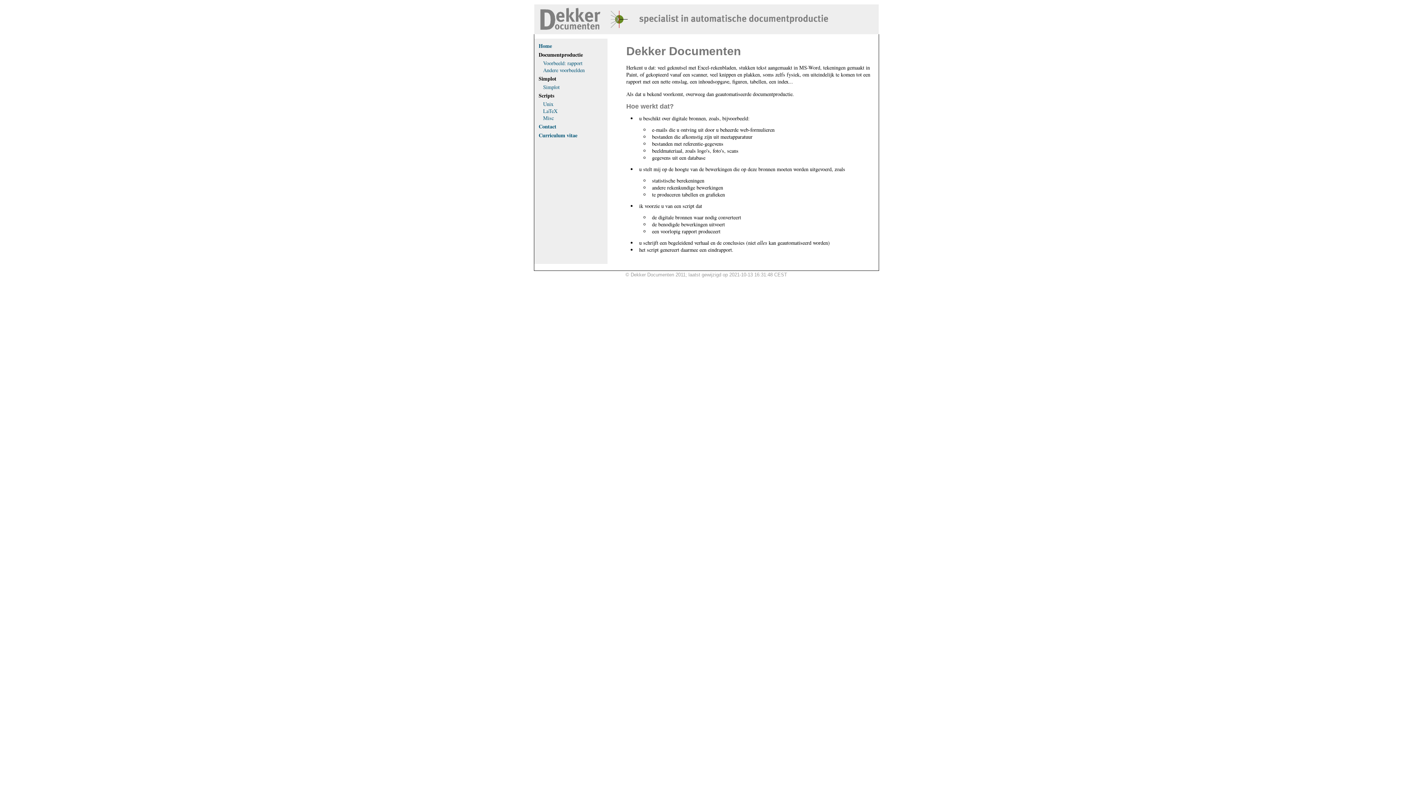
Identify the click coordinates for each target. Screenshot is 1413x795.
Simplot (551, 87)
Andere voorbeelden (564, 70)
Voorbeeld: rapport (562, 63)
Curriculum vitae (558, 135)
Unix (548, 103)
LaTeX (550, 110)
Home (545, 46)
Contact (547, 126)
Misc (548, 117)
